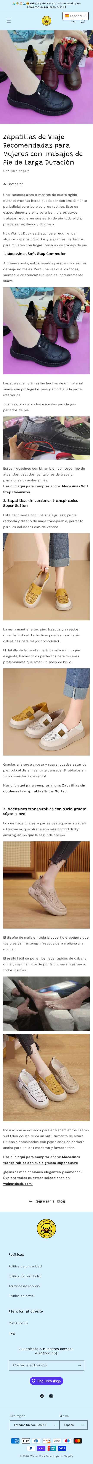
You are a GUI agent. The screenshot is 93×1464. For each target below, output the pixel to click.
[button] (8, 20)
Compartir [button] (15, 184)
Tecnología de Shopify (59, 1456)
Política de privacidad (25, 1266)
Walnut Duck (37, 1456)
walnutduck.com (18, 1184)
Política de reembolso (25, 1276)
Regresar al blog (49, 1201)
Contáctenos (18, 1323)
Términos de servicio (24, 1286)
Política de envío (21, 1296)
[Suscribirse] (79, 1365)
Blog (12, 1333)
